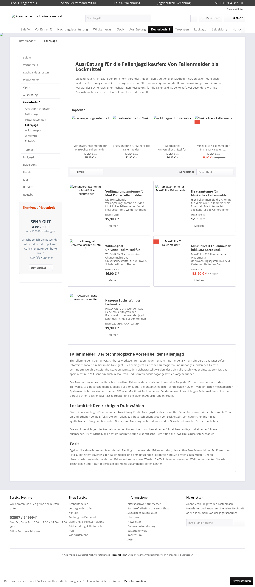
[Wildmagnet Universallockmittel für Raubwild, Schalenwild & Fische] (172, 129)
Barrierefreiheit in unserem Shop (148, 508)
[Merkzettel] (193, 18)
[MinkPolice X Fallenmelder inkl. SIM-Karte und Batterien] (213, 129)
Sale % (27, 57)
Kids (26, 179)
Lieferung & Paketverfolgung (86, 521)
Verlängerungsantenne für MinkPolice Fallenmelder (90, 147)
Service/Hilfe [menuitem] (234, 9)
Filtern (79, 172)
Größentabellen (78, 504)
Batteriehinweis (137, 530)
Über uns (133, 517)
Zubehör (30, 141)
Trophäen (29, 149)
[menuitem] (118, 18)
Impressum (135, 535)
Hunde (27, 172)
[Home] (13, 29)
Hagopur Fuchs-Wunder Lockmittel (122, 302)
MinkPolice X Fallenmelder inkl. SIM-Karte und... (213, 147)
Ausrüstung (30, 95)
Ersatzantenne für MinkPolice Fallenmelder (131, 147)
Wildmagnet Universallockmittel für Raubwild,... (172, 147)
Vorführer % (30, 65)
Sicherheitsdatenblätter (142, 512)
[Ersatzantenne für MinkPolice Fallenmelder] (131, 129)
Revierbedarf (31, 102)
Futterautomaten (35, 119)
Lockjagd (28, 157)
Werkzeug (31, 136)
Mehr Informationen (136, 581)
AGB (71, 530)
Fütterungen (33, 114)
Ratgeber (29, 194)
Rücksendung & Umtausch (85, 526)
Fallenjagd (31, 125)
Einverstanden (241, 581)
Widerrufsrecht (78, 535)
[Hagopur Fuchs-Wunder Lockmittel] (86, 315)
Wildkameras (31, 80)
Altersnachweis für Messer (144, 504)
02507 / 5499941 (24, 517)
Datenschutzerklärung (141, 526)
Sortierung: (186, 171)
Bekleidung (30, 164)
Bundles (28, 187)
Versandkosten (119, 554)
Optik (26, 87)
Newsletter (134, 521)
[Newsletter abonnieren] (239, 522)
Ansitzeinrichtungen (37, 108)
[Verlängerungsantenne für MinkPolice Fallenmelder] (90, 129)
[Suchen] (147, 18)
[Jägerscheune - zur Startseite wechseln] (37, 19)
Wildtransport (33, 130)
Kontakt (73, 512)
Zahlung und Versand (82, 517)
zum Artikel (38, 267)
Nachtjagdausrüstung (36, 72)
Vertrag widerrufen (81, 508)
